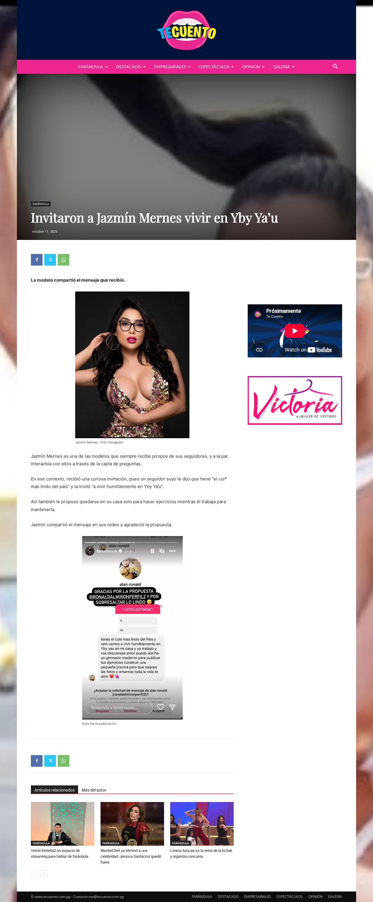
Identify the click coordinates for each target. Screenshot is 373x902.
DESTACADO (128, 66)
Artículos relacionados (54, 790)
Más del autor (94, 790)
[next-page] (43, 874)
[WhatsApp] (63, 260)
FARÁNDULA (90, 66)
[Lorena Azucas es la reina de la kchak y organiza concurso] (202, 824)
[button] (335, 67)
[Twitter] (50, 260)
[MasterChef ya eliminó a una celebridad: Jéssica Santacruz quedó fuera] (132, 824)
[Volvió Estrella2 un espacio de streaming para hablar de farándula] (62, 824)
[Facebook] (37, 260)
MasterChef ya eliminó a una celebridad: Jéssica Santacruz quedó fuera (131, 856)
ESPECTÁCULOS (214, 66)
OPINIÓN (251, 66)
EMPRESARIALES (170, 66)
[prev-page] (34, 874)
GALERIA (281, 66)
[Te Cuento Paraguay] (186, 30)
